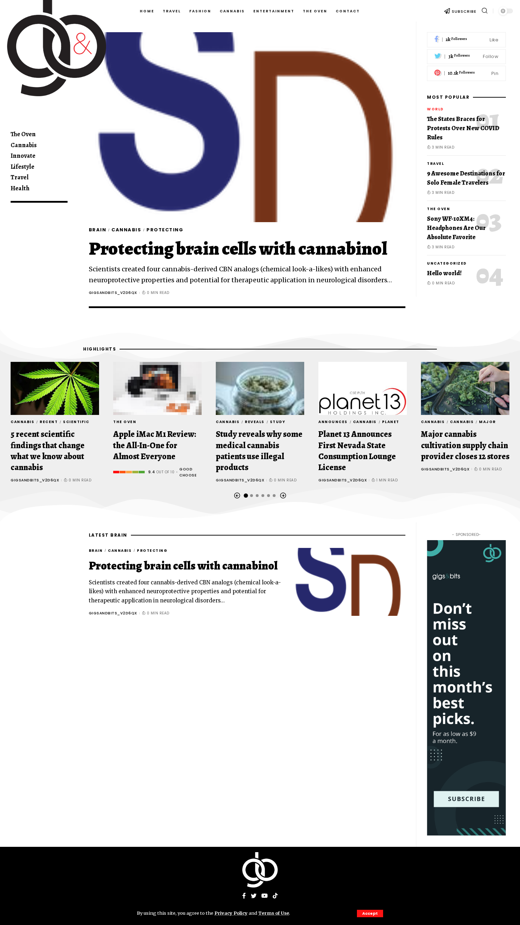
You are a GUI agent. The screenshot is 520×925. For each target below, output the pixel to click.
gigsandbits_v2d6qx (113, 292)
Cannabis (126, 229)
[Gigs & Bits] (259, 870)
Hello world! (444, 273)
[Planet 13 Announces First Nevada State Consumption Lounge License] (362, 388)
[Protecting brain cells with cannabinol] (247, 127)
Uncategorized (447, 263)
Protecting (164, 229)
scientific (76, 421)
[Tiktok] (275, 896)
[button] (237, 495)
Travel (435, 163)
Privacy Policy (231, 913)
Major (487, 421)
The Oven (438, 209)
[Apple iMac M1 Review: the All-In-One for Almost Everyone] (157, 388)
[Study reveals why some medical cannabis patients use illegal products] (260, 388)
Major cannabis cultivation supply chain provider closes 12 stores (465, 445)
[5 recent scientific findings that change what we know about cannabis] (55, 388)
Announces (333, 421)
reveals (255, 421)
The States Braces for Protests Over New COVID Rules (463, 128)
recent (49, 421)
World (435, 109)
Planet (390, 421)
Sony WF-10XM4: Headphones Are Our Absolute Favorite (456, 227)
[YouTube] (264, 896)
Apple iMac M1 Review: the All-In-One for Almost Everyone (154, 445)
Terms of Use (273, 913)
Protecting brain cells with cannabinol (238, 248)
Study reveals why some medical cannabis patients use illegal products (259, 450)
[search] (484, 11)
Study (277, 421)
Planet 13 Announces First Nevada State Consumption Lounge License (357, 450)
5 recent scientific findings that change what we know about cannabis (48, 450)
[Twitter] (466, 56)
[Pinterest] (466, 73)
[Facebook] (466, 39)
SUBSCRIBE (464, 11)
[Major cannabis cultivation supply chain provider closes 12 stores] (465, 388)
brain (97, 229)
